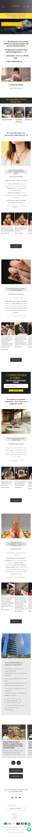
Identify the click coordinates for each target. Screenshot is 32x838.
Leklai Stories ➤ (16, 776)
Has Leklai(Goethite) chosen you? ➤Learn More (16, 289)
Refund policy (27, 827)
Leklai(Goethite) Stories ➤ (12, 29)
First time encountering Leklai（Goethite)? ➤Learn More (16, 171)
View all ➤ (16, 246)
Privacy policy (8, 829)
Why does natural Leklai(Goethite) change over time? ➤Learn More (16, 544)
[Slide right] (20, 241)
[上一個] (13, 763)
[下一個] (19, 763)
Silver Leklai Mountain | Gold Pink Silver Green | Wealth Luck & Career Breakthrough (6, 483)
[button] (3, 6)
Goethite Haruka (9, 827)
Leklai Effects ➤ (16, 770)
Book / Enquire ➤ (12, 701)
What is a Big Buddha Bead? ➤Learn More (16, 439)
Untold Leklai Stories (15, 88)
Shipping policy (25, 829)
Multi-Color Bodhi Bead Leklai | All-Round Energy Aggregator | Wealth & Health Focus (21, 229)
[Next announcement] (29, 16)
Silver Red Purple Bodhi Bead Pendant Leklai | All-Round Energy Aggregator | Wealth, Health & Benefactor (7, 229)
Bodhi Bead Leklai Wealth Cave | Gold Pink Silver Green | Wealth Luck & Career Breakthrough (21, 483)
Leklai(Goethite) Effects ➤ (12, 24)
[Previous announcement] (3, 16)
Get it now (16, 390)
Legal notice (22, 832)
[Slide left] (12, 241)
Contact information (13, 832)
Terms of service (16, 829)
